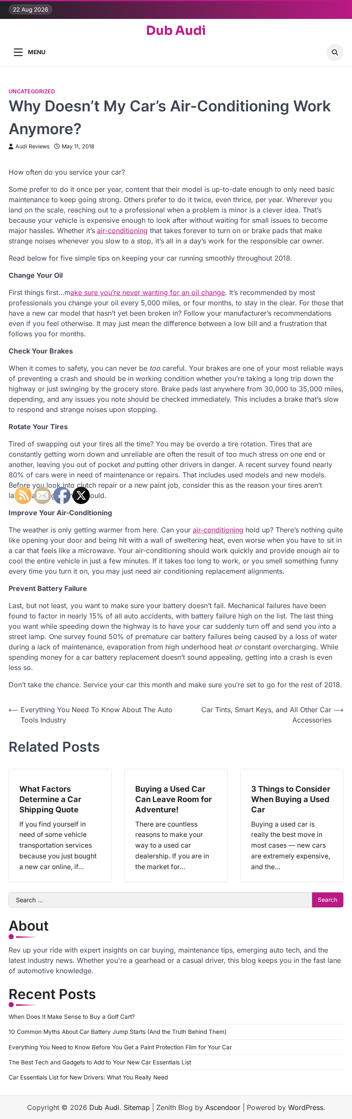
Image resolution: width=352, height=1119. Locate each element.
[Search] (334, 52)
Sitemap (137, 1107)
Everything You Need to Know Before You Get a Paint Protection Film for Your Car (120, 1047)
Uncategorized (32, 91)
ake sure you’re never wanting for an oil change (147, 292)
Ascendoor (222, 1107)
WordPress (305, 1107)
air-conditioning (122, 230)
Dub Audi (176, 30)
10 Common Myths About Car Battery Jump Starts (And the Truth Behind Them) (118, 1031)
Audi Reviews (32, 146)
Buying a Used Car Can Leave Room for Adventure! (173, 799)
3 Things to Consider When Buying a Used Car (290, 799)
